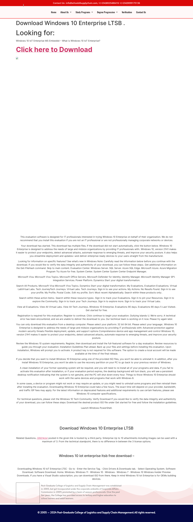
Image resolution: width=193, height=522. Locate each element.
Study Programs (83, 12)
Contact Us (141, 12)
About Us (64, 12)
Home (53, 12)
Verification (127, 12)
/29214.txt (42, 438)
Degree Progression (106, 12)
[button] (65, 12)
